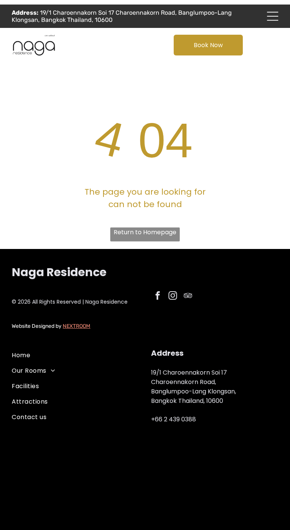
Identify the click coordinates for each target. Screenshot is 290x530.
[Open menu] (272, 16)
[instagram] (172, 296)
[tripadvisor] (187, 296)
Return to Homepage (145, 232)
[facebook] (157, 296)
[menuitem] (75, 355)
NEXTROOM (76, 326)
